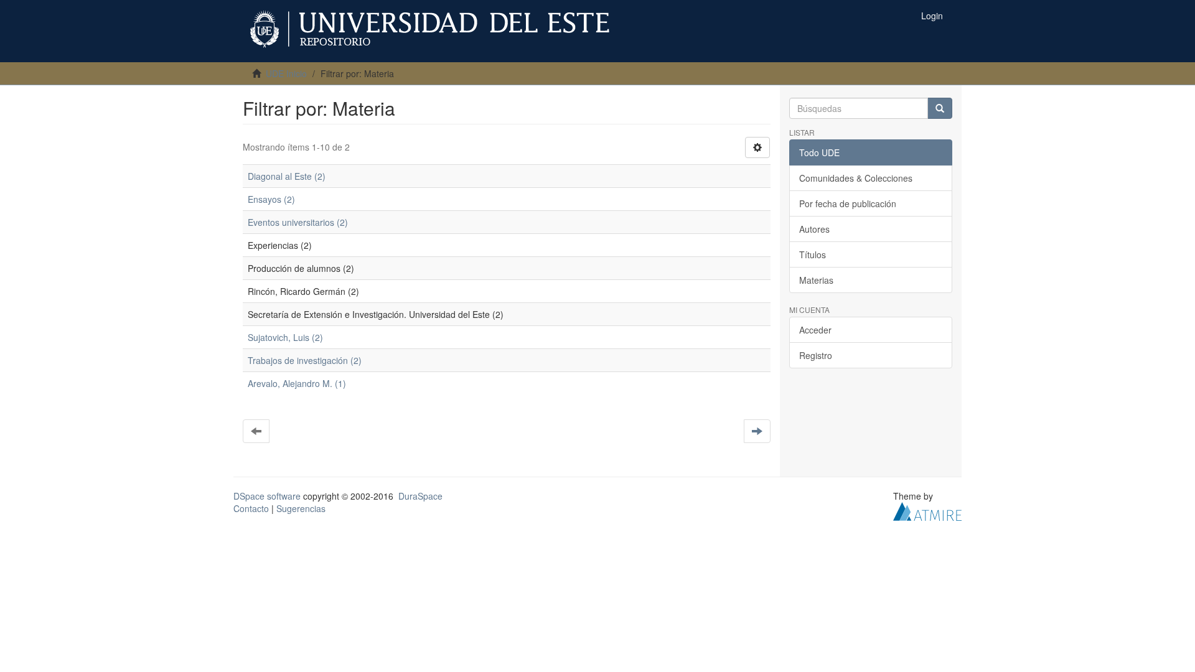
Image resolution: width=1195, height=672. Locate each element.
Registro (815, 355)
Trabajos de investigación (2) (305, 360)
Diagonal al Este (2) (287, 176)
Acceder (815, 330)
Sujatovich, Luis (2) (285, 337)
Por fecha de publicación (847, 203)
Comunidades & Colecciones (855, 178)
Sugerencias (301, 508)
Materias (816, 280)
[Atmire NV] (927, 510)
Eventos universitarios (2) (298, 222)
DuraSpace (420, 496)
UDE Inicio (286, 73)
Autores (814, 229)
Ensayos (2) (271, 199)
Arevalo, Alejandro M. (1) (297, 383)
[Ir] (939, 108)
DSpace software (267, 496)
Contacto (251, 508)
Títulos (812, 254)
